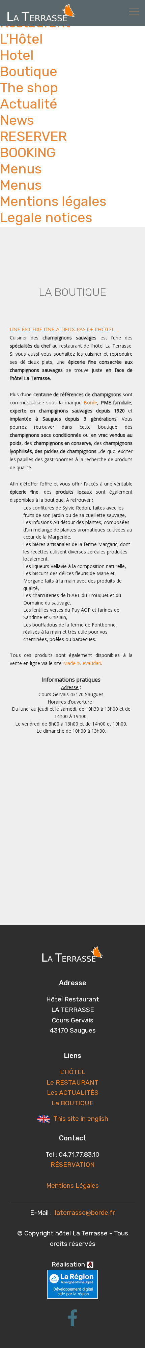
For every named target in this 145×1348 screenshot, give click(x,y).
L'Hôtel (21, 39)
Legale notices (46, 218)
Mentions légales (53, 201)
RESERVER (33, 136)
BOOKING (28, 153)
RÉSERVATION (73, 1164)
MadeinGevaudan (82, 663)
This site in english (80, 1118)
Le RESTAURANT (72, 1082)
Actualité (28, 104)
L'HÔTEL (72, 1072)
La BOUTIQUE (72, 1103)
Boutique (28, 71)
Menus (20, 169)
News (17, 120)
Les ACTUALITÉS (72, 1092)
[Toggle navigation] (134, 11)
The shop (29, 88)
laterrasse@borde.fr (85, 1212)
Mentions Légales (72, 1185)
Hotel (17, 55)
